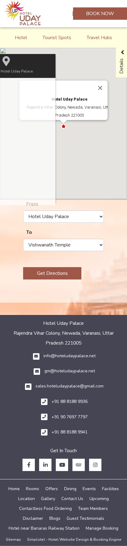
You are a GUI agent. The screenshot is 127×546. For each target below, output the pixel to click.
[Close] (100, 88)
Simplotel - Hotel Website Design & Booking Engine (74, 539)
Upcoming (99, 499)
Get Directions (52, 273)
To (29, 232)
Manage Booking (102, 528)
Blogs (54, 518)
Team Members (93, 508)
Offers (51, 489)
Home (14, 489)
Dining (70, 489)
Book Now (100, 13)
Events (89, 489)
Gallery (48, 499)
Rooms (32, 489)
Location (26, 499)
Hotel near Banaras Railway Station (44, 528)
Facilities (110, 489)
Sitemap (13, 539)
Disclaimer (33, 518)
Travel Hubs (99, 37)
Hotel (21, 37)
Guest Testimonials (85, 518)
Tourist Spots (57, 37)
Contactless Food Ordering (45, 508)
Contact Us (72, 499)
